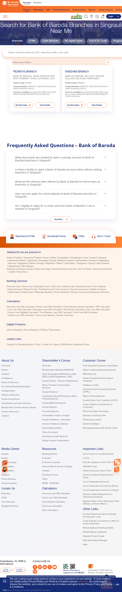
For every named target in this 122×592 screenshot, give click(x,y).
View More (58, 219)
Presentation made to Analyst (56, 415)
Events (4, 458)
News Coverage (9, 462)
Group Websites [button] (6, 570)
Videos (56, 344)
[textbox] (62, 52)
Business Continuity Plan (94, 415)
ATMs (32, 41)
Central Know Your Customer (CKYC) (100, 400)
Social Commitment (10, 399)
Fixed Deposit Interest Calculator (79, 307)
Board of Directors (10, 382)
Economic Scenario (51, 462)
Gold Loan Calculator (52, 506)
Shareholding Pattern (52, 428)
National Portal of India (93, 536)
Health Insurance (98, 289)
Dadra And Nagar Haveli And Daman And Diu (56, 269)
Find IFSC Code (98, 41)
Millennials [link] (38, 10)
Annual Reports (49, 407)
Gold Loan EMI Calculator (85, 312)
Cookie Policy (6, 581)
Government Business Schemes (94, 292)
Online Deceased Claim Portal (97, 470)
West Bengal (27, 266)
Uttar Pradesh (102, 263)
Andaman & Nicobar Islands (20, 269)
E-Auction (46, 458)
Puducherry (22, 272)
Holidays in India (90, 385)
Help (85, 544)
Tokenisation (54, 330)
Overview (5, 365)
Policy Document (50, 432)
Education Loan (42, 286)
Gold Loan (56, 286)
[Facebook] (35, 567)
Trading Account (46, 289)
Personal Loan (13, 286)
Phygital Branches (9, 506)
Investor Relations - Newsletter (56, 419)
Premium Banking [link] (61, 10)
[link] (76, 16)
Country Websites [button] (19, 570)
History (4, 370)
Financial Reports (50, 411)
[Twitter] (49, 567)
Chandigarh (63, 258)
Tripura (91, 263)
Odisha (32, 263)
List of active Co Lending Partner (98, 454)
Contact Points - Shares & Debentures (60, 381)
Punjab (40, 263)
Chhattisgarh (77, 258)
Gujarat (93, 258)
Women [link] (92, 10)
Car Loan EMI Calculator (20, 309)
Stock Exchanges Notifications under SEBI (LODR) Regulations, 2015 (59, 375)
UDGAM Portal (90, 466)
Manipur (93, 260)
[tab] (61, 252)
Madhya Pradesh (66, 260)
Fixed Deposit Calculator (53, 502)
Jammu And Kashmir (102, 269)
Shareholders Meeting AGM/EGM (57, 370)
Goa (86, 258)
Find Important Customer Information (100, 365)
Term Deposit (99, 286)
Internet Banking (14, 330)
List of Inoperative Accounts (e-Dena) (100, 486)
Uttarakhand (14, 266)
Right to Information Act (94, 396)
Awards (4, 454)
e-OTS (86, 458)
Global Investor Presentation (55, 440)
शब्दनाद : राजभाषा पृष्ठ (50, 483)
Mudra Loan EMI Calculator (21, 315)
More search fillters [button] (22, 62)
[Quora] (35, 571)
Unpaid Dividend (50, 392)
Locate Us (47, 344)
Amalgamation (8, 390)
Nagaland (22, 263)
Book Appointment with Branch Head (100, 428)
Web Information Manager (95, 540)
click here (83, 581)
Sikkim (60, 263)
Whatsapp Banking (43, 292)
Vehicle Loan (68, 286)
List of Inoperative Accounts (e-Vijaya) (100, 490)
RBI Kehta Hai (89, 374)
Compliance (7, 378)
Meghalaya (104, 260)
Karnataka (44, 260)
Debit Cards (13, 292)
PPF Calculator (103, 307)
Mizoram (12, 263)
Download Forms (81, 344)
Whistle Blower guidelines (95, 532)
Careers (5, 416)
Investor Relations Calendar (55, 424)
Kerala (53, 260)
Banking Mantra (26, 344)
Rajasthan (50, 263)
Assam (46, 258)
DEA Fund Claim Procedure (96, 411)
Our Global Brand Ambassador (15, 386)
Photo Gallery (7, 466)
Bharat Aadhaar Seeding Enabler (98, 528)
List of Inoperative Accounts (96, 481)
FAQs (37, 344)
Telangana (81, 263)
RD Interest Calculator (74, 309)
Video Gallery (7, 470)
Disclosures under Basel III (54, 436)
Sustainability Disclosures (54, 403)
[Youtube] (54, 567)
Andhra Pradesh (14, 258)
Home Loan (27, 286)
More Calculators (50, 510)
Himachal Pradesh (17, 260)
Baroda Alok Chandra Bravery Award (18, 407)
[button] (86, 16)
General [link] (26, 10)
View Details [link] (45, 105)
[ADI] (4, 469)
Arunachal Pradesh (33, 258)
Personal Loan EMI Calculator (21, 307)
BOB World (66, 344)
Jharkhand (32, 260)
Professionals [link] (79, 10)
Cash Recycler (50, 41)
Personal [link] (27, 3)
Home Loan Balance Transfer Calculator (55, 315)
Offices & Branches (10, 395)
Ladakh (11, 272)
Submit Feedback (91, 424)
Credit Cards (27, 292)
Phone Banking (31, 330)
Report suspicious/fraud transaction (99, 370)
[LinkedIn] (45, 567)
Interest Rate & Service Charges (57, 466)
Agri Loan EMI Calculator (98, 309)
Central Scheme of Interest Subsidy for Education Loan (99, 515)
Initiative (5, 374)
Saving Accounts (84, 286)
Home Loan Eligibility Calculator (23, 312)
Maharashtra (82, 260)
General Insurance (79, 289)
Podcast (5, 475)
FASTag (73, 292)
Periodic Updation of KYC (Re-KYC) (99, 462)
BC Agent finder (74, 41)
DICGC (81, 572)
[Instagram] (40, 567)
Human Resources (10, 411)
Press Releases (8, 479)
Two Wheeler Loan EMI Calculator (56, 312)
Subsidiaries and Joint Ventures (16, 403)
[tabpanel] (61, 265)
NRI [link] (48, 10)
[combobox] (117, 462)
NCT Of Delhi (84, 269)
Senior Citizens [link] (106, 10)
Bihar (53, 258)
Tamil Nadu (69, 263)
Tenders (46, 470)
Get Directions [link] (21, 105)
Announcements (9, 483)
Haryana (102, 258)
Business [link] (38, 3)
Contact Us (12, 344)
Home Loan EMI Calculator (49, 307)
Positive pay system (92, 419)
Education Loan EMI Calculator (47, 309)
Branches (17, 41)
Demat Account (15, 289)
